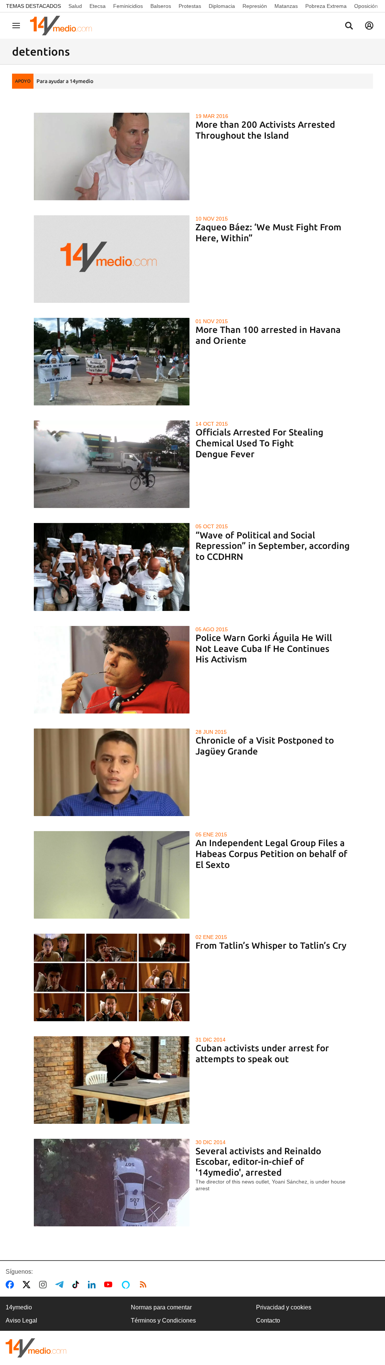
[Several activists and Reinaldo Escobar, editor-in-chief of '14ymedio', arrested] (112, 1182)
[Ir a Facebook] (11, 1284)
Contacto (268, 1320)
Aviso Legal (21, 1320)
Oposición (366, 6)
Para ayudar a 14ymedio (64, 81)
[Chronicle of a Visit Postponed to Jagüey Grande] (112, 772)
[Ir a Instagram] (44, 1284)
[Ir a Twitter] (28, 1284)
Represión (255, 6)
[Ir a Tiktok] (77, 1284)
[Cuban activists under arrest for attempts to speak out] (112, 1080)
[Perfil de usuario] (369, 25)
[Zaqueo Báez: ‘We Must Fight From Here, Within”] (112, 259)
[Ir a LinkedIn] (93, 1284)
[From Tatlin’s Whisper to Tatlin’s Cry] (112, 977)
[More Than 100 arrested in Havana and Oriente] (112, 361)
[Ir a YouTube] (109, 1284)
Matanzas (286, 6)
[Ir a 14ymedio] (63, 25)
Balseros (160, 6)
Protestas (190, 6)
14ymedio (19, 1307)
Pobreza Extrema (326, 6)
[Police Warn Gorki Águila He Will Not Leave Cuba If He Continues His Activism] (112, 669)
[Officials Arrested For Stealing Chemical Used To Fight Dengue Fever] (112, 464)
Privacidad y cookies (283, 1307)
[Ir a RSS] (145, 1284)
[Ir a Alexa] (127, 1284)
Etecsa (97, 6)
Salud (75, 6)
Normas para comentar (161, 1307)
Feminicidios (128, 6)
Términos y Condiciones (163, 1320)
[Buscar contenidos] (348, 26)
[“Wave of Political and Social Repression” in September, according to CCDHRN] (112, 567)
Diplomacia (222, 6)
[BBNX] (36, 1347)
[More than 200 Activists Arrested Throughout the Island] (112, 156)
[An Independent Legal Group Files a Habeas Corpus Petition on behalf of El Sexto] (112, 875)
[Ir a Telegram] (61, 1284)
